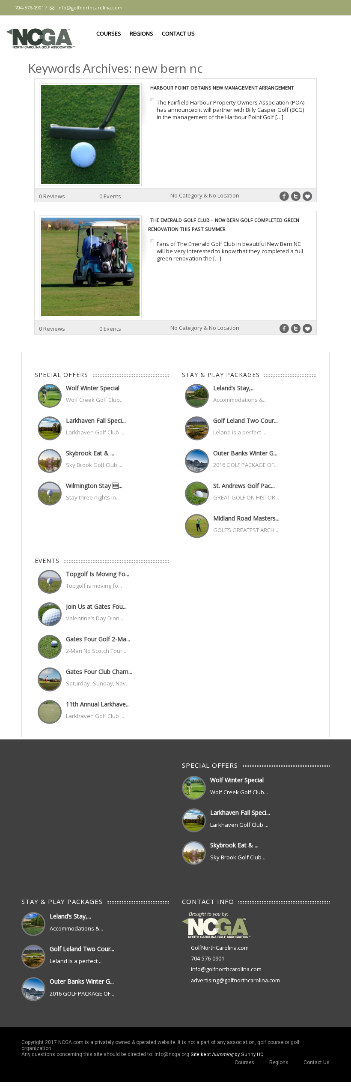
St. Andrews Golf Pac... (244, 486)
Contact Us (178, 33)
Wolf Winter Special (92, 388)
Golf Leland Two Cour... (245, 420)
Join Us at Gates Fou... (96, 606)
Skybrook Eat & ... (90, 453)
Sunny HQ (252, 1054)
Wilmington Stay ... (94, 486)
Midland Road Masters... (246, 518)
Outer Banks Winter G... (245, 453)
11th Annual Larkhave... (98, 704)
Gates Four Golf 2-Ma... (98, 639)
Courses (108, 33)
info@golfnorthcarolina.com (226, 969)
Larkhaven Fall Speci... (96, 420)
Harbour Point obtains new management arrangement (222, 87)
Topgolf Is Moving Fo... (97, 574)
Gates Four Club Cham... (99, 671)
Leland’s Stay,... (234, 388)
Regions (141, 33)
